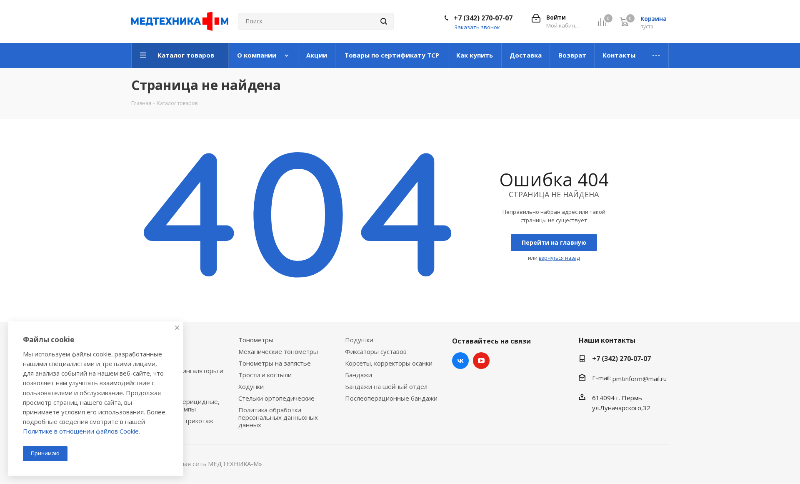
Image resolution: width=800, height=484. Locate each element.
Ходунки (251, 386)
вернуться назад (559, 257)
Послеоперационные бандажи (391, 398)
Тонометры (255, 340)
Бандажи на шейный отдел (386, 386)
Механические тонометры (278, 351)
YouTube (481, 360)
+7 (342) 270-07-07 (483, 18)
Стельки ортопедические (276, 398)
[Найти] (384, 21)
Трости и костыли (265, 375)
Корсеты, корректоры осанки (388, 363)
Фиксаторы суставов (376, 351)
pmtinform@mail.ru (639, 378)
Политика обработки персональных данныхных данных (278, 417)
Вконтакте (460, 360)
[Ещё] (656, 55)
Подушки (359, 340)
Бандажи (358, 375)
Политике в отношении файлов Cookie (81, 431)
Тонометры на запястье (274, 363)
